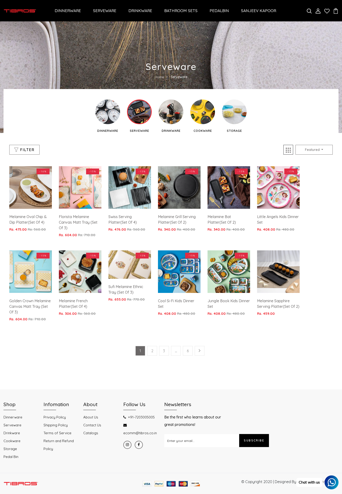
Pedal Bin (10, 456)
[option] (108, 116)
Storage (234, 131)
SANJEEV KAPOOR (258, 10)
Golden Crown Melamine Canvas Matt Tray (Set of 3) (30, 306)
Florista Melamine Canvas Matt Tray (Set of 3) (78, 222)
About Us (90, 417)
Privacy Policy (55, 417)
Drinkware (171, 131)
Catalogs (90, 433)
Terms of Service (57, 433)
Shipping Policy (56, 425)
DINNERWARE (68, 10)
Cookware (203, 131)
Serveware (139, 131)
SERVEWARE (104, 10)
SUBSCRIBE (254, 440)
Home (159, 77)
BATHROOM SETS (181, 10)
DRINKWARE (140, 10)
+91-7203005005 (141, 417)
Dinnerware (107, 131)
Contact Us (92, 425)
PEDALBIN (219, 10)
